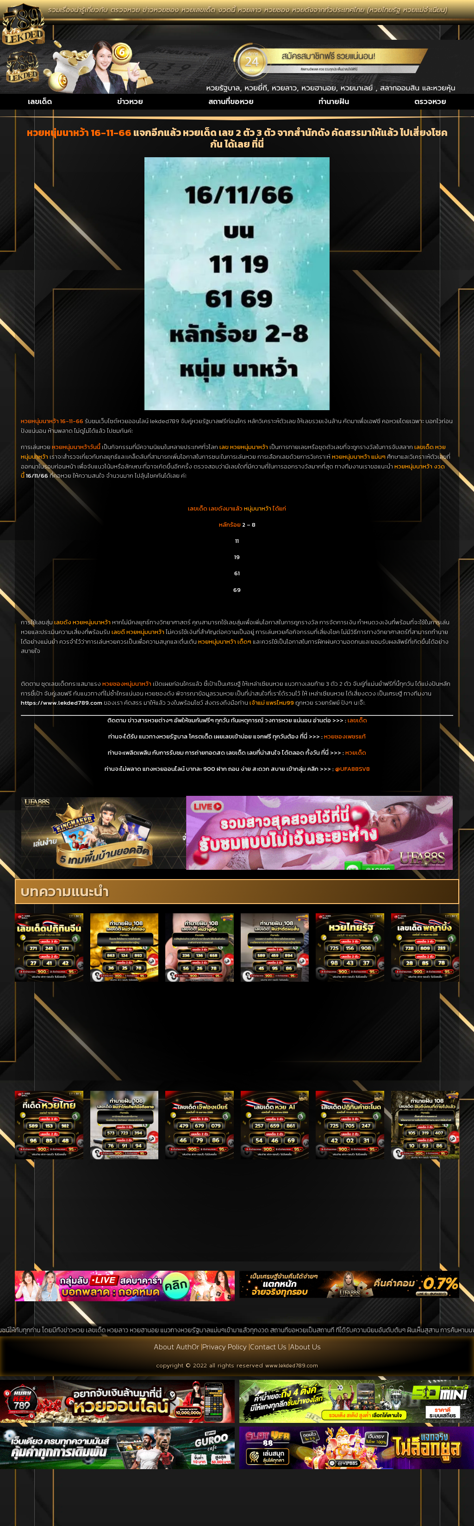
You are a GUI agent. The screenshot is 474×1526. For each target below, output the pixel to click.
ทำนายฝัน (333, 101)
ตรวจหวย (430, 101)
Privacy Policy (224, 1346)
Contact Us (268, 1346)
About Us (305, 1346)
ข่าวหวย (130, 101)
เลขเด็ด (40, 101)
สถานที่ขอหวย (231, 101)
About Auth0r (176, 1346)
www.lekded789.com (291, 1365)
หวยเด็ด (355, 752)
